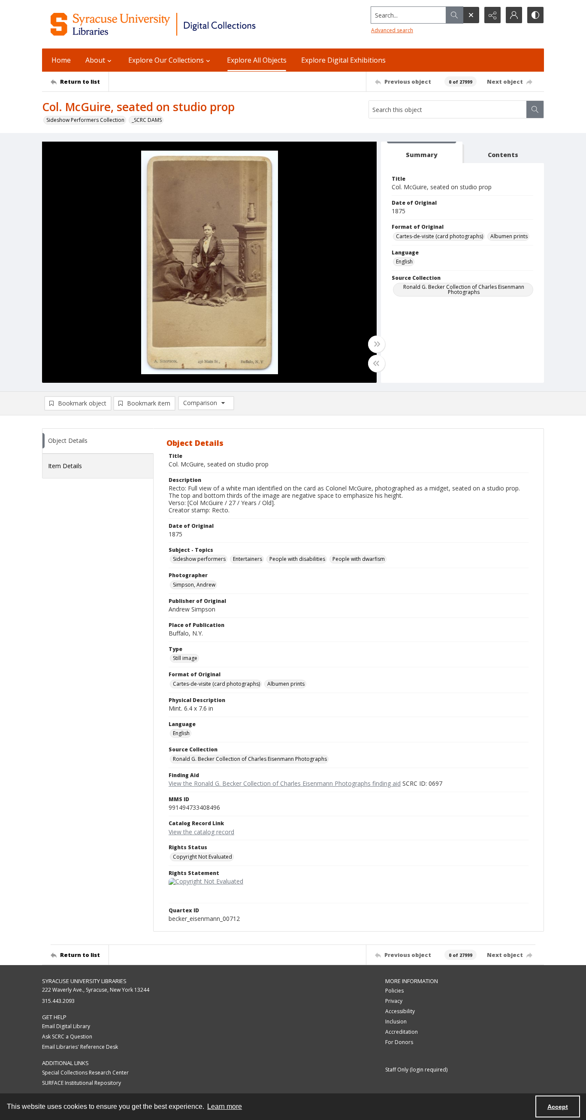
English (404, 261)
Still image (185, 658)
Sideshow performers (199, 559)
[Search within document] (535, 109)
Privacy (393, 1001)
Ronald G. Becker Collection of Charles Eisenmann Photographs (463, 289)
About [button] (95, 60)
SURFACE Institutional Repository (81, 1083)
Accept (557, 1106)
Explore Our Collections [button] (166, 60)
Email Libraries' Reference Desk (80, 1046)
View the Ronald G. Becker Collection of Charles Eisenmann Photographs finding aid (285, 783)
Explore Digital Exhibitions (343, 60)
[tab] (421, 152)
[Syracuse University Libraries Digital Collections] (178, 24)
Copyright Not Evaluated (202, 856)
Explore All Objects (257, 60)
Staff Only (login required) (416, 1069)
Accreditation (401, 1031)
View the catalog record (201, 832)
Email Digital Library (66, 1026)
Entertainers (247, 559)
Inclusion (396, 1021)
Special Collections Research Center (85, 1072)
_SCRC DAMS (147, 120)
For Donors (399, 1042)
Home (61, 60)
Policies (394, 990)
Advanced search (392, 30)
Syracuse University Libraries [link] (84, 981)
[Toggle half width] (376, 363)
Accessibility (400, 1011)
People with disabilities (297, 559)
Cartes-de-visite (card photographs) (439, 236)
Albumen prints (509, 236)
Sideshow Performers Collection (85, 120)
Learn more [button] (224, 1106)
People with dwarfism (358, 559)
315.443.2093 (58, 1001)
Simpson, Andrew (194, 584)
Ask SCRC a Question (67, 1036)
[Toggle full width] (376, 344)
